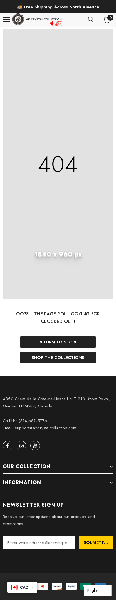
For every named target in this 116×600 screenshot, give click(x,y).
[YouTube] (35, 445)
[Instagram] (21, 445)
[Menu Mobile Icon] (6, 19)
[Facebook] (7, 445)
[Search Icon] (90, 19)
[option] (58, 7)
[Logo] (37, 19)
